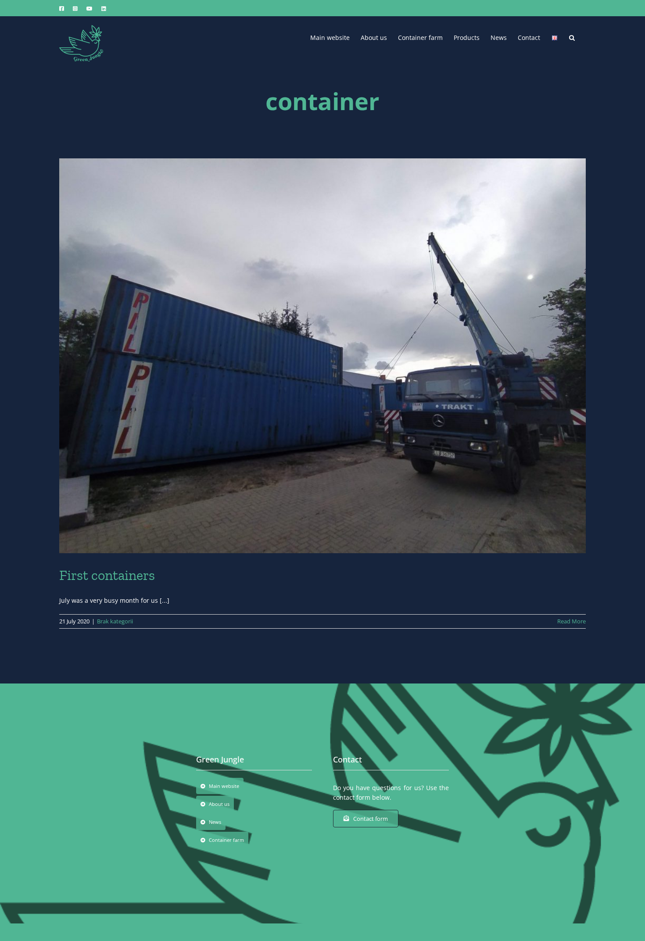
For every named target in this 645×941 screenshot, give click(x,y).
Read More (571, 621)
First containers (107, 575)
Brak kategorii (115, 621)
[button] (572, 36)
